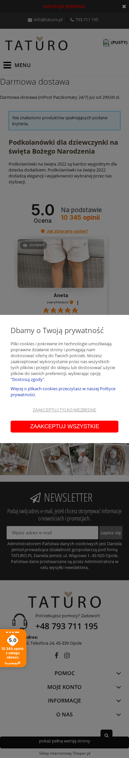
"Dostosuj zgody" (27, 379)
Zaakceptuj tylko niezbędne (64, 410)
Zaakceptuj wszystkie (64, 426)
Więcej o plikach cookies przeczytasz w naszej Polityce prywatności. (63, 392)
